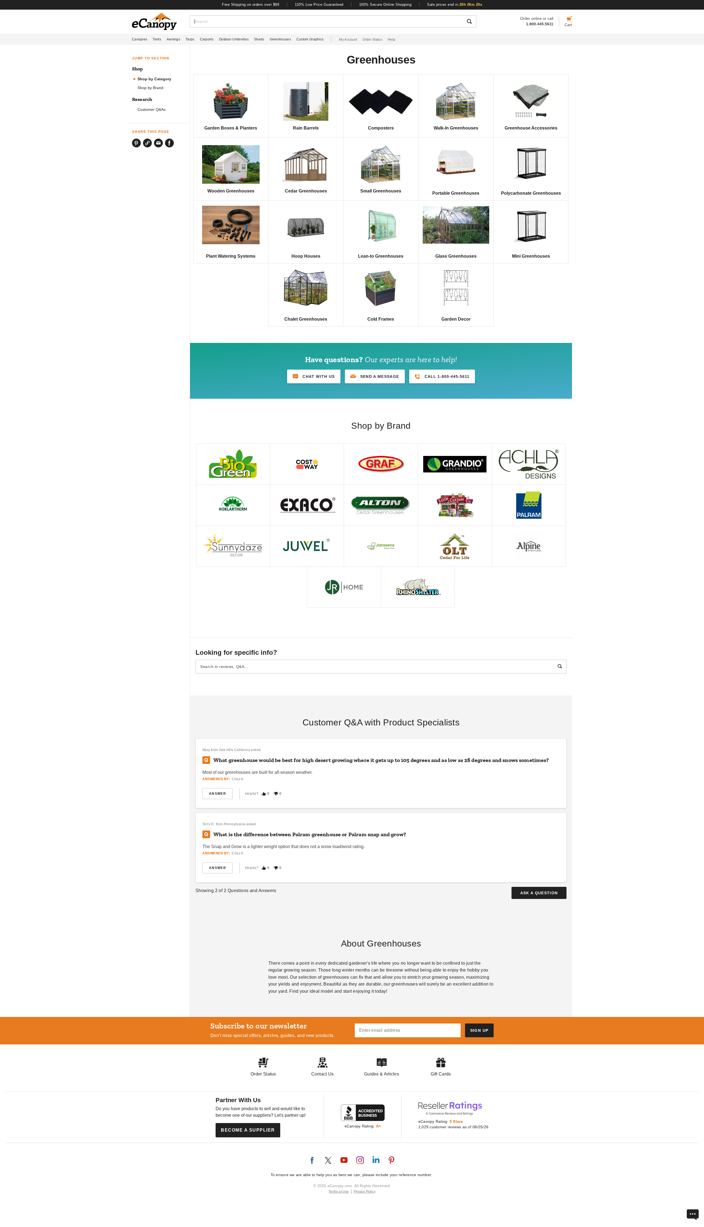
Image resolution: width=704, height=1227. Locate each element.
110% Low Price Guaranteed (319, 4)
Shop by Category (154, 79)
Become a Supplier (248, 1130)
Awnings (173, 39)
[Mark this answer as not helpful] (276, 794)
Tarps (190, 39)
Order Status (372, 40)
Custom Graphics (310, 39)
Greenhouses (280, 39)
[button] (375, 376)
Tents (157, 39)
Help (391, 40)
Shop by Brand (150, 88)
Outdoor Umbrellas (234, 39)
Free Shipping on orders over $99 (250, 4)
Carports (206, 39)
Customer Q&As (152, 110)
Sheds (259, 39)
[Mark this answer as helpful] (264, 794)
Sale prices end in (454, 4)
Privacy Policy (364, 1191)
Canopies (139, 39)
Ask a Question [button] (539, 893)
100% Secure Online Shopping (385, 4)
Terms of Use (339, 1191)
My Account (348, 40)
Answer (217, 794)
